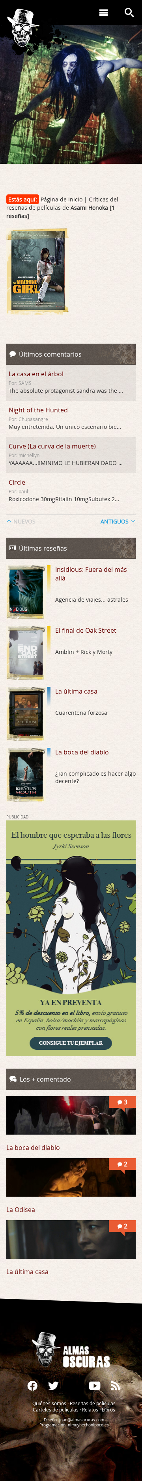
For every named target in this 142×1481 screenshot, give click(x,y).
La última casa (76, 691)
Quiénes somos (49, 1403)
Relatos (90, 1409)
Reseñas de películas (93, 1403)
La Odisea (20, 1209)
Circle (17, 482)
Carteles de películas (55, 1409)
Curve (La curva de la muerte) (52, 446)
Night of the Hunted (38, 410)
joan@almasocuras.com (81, 1419)
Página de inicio (61, 199)
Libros (108, 1409)
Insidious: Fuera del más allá (91, 573)
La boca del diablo (82, 752)
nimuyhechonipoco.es (88, 1424)
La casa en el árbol (36, 374)
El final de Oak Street (85, 630)
